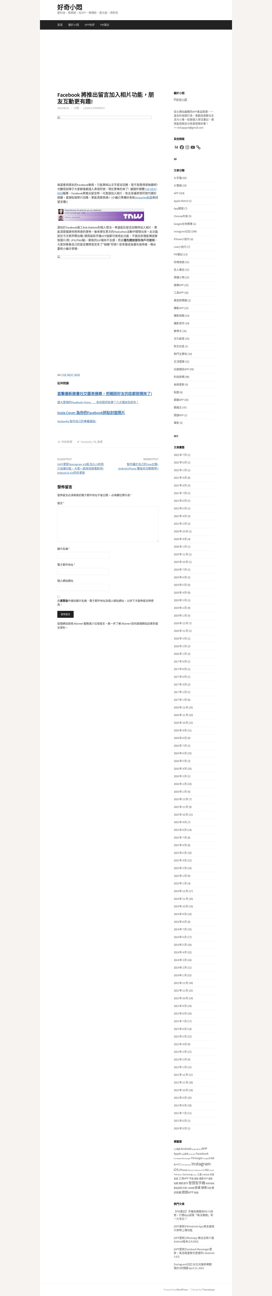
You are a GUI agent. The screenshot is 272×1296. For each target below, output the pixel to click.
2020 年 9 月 (180, 539)
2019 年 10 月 (181, 562)
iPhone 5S (199, 1170)
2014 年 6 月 (180, 937)
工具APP (179, 292)
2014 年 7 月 (180, 929)
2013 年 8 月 (180, 1013)
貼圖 (176, 392)
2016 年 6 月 (180, 753)
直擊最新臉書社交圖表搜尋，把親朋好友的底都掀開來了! (104, 393)
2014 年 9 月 (180, 914)
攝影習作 (179, 323)
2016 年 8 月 (180, 738)
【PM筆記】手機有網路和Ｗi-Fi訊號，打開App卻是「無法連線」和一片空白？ (193, 1215)
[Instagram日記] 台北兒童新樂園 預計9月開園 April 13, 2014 (193, 1266)
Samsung (187, 1174)
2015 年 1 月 (180, 883)
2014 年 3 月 (180, 960)
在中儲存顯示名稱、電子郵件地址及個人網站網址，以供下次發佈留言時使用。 (105, 602)
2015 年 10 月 (181, 814)
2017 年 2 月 (180, 692)
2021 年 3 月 (180, 523)
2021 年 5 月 (180, 508)
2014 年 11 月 (181, 899)
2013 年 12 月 (181, 983)
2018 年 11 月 (181, 631)
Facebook (86, 442)
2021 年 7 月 (180, 493)
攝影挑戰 (179, 315)
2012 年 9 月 (180, 1097)
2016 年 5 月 (180, 761)
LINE (206, 1170)
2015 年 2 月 (180, 876)
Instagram (201, 1164)
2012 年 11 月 (181, 1082)
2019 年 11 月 (181, 554)
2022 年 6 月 (180, 462)
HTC (178, 1164)
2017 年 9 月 (180, 661)
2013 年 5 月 (180, 1036)
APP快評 (90, 25)
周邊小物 (179, 277)
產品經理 (178, 1188)
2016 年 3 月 (180, 776)
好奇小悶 (69, 7)
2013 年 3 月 (180, 1052)
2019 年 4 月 (180, 592)
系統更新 (179, 384)
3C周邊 (177, 1149)
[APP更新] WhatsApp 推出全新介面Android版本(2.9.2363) (194, 1239)
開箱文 (178, 407)
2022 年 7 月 (180, 455)
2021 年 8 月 (180, 485)
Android (186, 1149)
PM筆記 (104, 25)
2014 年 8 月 (180, 922)
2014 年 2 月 (180, 967)
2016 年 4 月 (180, 768)
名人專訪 (179, 269)
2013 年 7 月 (180, 1021)
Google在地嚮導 (183, 224)
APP (176, 193)
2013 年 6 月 (180, 1029)
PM (175, 1174)
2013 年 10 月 (181, 998)
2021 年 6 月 (180, 500)
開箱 (196, 1192)
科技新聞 (67, 442)
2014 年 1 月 (180, 975)
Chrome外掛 (181, 216)
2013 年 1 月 (180, 1067)
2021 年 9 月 (180, 477)
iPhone (183, 1170)
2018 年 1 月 (180, 654)
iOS (176, 1170)
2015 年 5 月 (180, 853)
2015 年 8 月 (180, 830)
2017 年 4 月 (180, 684)
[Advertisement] (136, 61)
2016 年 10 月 (181, 722)
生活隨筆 (179, 361)
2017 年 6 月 (180, 677)
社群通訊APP (181, 369)
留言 (60, 503)
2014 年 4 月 (180, 952)
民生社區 (179, 346)
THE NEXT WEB (70, 375)
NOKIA (212, 1170)
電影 (176, 423)
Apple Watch (181, 201)
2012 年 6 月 (180, 1120)
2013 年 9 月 (180, 1006)
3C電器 (178, 185)
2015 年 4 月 (180, 860)
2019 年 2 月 (180, 608)
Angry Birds (196, 1149)
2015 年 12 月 (181, 799)
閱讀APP (179, 415)
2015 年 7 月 (180, 837)
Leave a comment (94, 108)
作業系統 (205, 1175)
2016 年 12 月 (181, 707)
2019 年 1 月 (180, 615)
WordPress (182, 1289)
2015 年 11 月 (181, 807)
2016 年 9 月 (180, 730)
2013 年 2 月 (180, 1059)
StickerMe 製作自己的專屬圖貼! (76, 421)
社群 (184, 1188)
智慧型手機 (197, 1183)
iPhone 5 (191, 1170)
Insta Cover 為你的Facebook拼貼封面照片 (91, 412)
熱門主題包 (180, 354)
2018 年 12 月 (181, 623)
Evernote (192, 1154)
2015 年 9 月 (180, 822)
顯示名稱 (63, 549)
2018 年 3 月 (180, 638)
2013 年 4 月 (180, 1044)
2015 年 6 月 (180, 845)
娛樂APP (179, 285)
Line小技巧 (180, 247)
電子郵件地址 (66, 564)
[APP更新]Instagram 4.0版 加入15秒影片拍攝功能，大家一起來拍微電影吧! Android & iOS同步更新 (80, 468)
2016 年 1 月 (180, 791)
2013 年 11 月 (181, 990)
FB (94, 442)
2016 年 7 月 (180, 745)
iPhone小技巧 (182, 239)
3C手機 (178, 178)
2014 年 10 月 (181, 906)
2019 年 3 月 (180, 600)
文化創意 (179, 338)
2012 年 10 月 (181, 1090)
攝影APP (179, 308)
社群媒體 (190, 1188)
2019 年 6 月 (180, 577)
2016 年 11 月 (181, 715)
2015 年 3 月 (180, 868)
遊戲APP (179, 400)
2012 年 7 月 (180, 1113)
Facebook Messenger (182, 1158)
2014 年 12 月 (181, 891)
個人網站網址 (65, 581)
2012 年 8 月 (180, 1105)
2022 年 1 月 (180, 470)
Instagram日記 (182, 231)
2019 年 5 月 (180, 585)
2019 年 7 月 (180, 569)
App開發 (179, 208)
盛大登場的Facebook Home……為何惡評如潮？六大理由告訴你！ (98, 402)
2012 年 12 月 (181, 1074)
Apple (177, 1153)
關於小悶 (73, 25)
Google (199, 1158)
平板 (191, 1178)
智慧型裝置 (210, 1183)
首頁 (60, 25)
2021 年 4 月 (180, 516)
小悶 (76, 108)
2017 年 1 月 (180, 700)
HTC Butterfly (186, 1165)
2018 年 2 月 (180, 646)
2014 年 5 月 (180, 945)
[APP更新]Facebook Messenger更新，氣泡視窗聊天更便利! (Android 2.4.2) (194, 1253)
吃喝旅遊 (179, 262)
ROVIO (179, 1175)
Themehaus (208, 1289)
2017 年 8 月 (180, 669)
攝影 (196, 1178)
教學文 (178, 331)
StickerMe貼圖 (143, 197)
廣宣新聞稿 (180, 300)
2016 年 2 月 (180, 784)
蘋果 (204, 1187)
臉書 (100, 442)
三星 (199, 1174)
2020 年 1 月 (180, 546)
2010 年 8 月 (180, 1128)
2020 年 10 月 (181, 531)
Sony (195, 1175)
